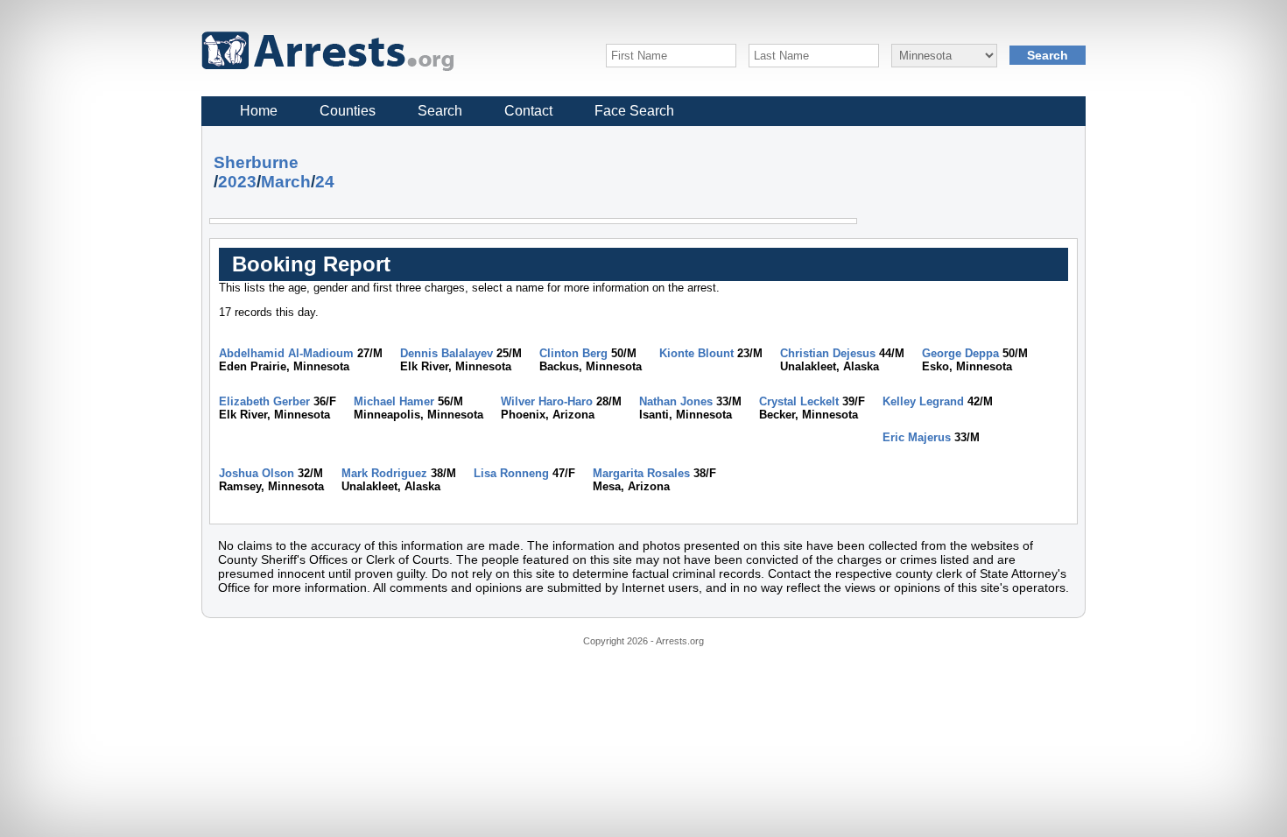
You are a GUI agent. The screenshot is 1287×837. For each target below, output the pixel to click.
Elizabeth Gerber (264, 401)
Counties (348, 110)
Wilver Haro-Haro (547, 401)
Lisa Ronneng (511, 473)
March (286, 181)
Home (259, 110)
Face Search (634, 110)
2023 (237, 181)
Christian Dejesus (828, 353)
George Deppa (960, 353)
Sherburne (256, 162)
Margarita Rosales (641, 473)
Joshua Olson (256, 473)
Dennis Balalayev (446, 353)
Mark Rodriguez (384, 473)
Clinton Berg (573, 353)
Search (440, 110)
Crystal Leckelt (799, 401)
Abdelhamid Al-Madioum (286, 353)
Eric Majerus (917, 437)
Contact (528, 110)
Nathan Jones (676, 401)
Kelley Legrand (923, 401)
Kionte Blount (696, 353)
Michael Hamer (394, 401)
